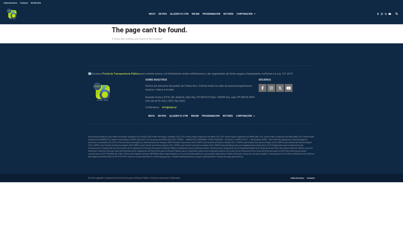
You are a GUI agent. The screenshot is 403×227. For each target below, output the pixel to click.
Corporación (245, 14)
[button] (396, 14)
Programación (211, 14)
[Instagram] (271, 88)
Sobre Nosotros (10, 3)
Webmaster (175, 178)
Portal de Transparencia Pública (121, 73)
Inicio (152, 14)
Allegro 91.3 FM (179, 14)
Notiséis (228, 14)
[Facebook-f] (263, 88)
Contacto (24, 3)
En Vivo (163, 14)
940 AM (195, 14)
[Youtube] (288, 88)
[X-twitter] (280, 88)
